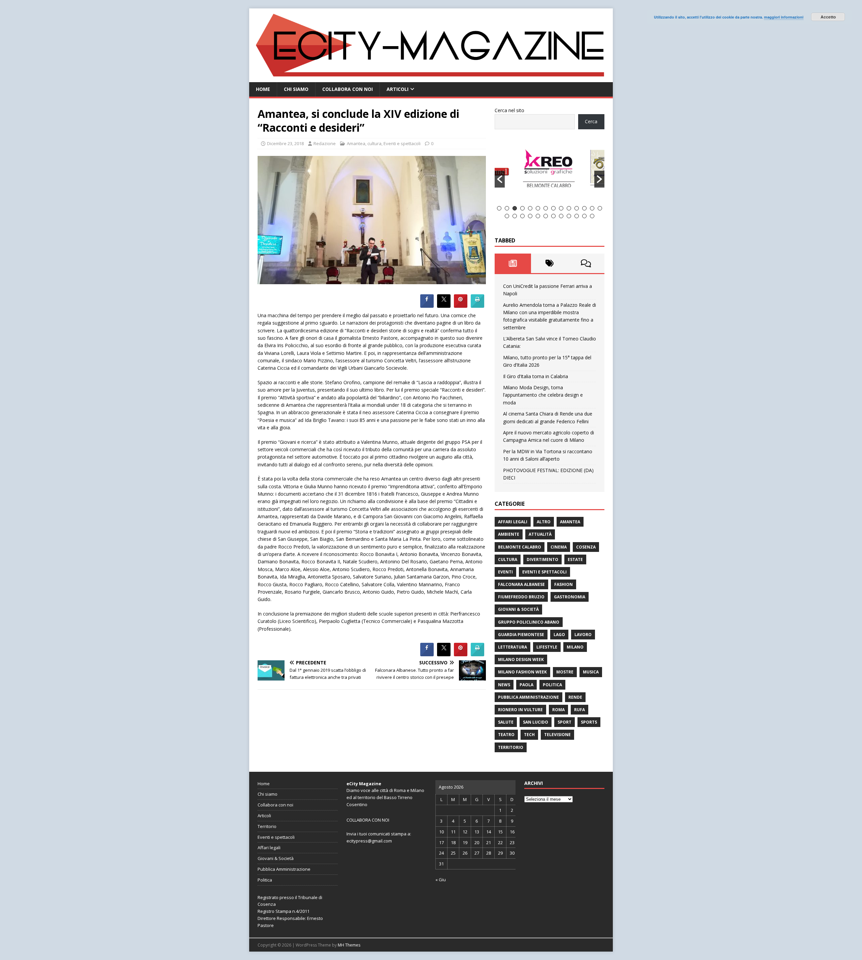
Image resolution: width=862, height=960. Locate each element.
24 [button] (576, 216)
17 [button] (522, 216)
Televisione (557, 734)
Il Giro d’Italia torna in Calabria (535, 376)
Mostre (564, 672)
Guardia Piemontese (521, 634)
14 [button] (600, 208)
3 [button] (514, 208)
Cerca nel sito (509, 110)
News (504, 685)
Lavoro (583, 634)
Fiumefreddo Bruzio (521, 597)
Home (263, 89)
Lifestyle (546, 647)
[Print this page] (477, 305)
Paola (526, 685)
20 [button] (545, 216)
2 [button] (507, 208)
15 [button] (507, 216)
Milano (575, 647)
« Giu (440, 879)
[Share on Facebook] (427, 305)
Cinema (559, 547)
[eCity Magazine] (431, 78)
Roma (558, 710)
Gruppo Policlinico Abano (528, 622)
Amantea (356, 143)
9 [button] (561, 208)
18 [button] (530, 216)
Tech (529, 734)
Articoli (397, 89)
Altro (544, 522)
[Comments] (586, 263)
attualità (540, 534)
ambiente (508, 534)
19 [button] (538, 216)
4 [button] (522, 208)
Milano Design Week (521, 659)
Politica (552, 685)
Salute (505, 722)
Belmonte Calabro (519, 547)
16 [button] (514, 216)
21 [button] (553, 216)
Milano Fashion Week (522, 672)
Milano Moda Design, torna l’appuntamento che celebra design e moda (543, 395)
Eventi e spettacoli (402, 143)
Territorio (510, 747)
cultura (374, 143)
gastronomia (569, 597)
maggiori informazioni (783, 17)
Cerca (591, 121)
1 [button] (499, 208)
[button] (500, 179)
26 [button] (592, 216)
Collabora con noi (347, 89)
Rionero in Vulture (520, 710)
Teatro (506, 734)
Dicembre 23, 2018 (285, 143)
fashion (563, 584)
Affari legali (512, 522)
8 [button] (553, 208)
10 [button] (569, 208)
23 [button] (569, 216)
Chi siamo (296, 89)
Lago (559, 634)
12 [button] (584, 208)
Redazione (324, 143)
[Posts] (513, 263)
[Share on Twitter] (444, 305)
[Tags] (549, 263)
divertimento (542, 559)
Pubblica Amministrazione (528, 697)
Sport (564, 722)
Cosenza (586, 547)
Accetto (828, 17)
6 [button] (538, 208)
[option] (510, 171)
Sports (589, 722)
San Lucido (535, 722)
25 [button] (584, 216)
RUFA (579, 710)
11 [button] (576, 208)
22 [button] (561, 216)
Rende (575, 697)
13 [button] (592, 208)
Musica (591, 672)
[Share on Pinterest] (460, 305)
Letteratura (512, 647)
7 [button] (545, 208)
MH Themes (349, 945)
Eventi (505, 572)
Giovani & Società (518, 609)
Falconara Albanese (521, 584)
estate (575, 559)
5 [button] (530, 208)
